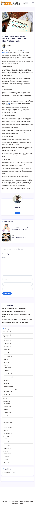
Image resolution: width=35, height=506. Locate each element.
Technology (6, 422)
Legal (5, 456)
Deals (5, 438)
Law (4, 398)
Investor (6, 349)
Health (5, 365)
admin (9, 45)
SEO (5, 430)
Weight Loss (7, 386)
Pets (4, 419)
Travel (4, 437)
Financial (6, 343)
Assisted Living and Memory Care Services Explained (17, 319)
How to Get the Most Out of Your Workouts (14, 308)
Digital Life (7, 427)
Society (6, 459)
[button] (25, 3)
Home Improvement (8, 390)
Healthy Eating (8, 377)
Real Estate (7, 356)
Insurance (6, 346)
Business (5, 335)
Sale (5, 359)
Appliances (7, 391)
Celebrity (6, 406)
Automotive (6, 332)
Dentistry (6, 367)
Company (6, 340)
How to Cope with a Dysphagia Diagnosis (13, 311)
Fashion (6, 412)
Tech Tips (7, 433)
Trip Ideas (7, 448)
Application (7, 424)
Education (7, 453)
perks (9, 103)
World (4, 451)
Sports (6, 463)
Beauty (6, 403)
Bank (5, 337)
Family (6, 409)
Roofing (6, 395)
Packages (7, 445)
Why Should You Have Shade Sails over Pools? (15, 322)
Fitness (6, 370)
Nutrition (6, 383)
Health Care (7, 374)
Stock (5, 362)
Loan (5, 353)
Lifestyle (5, 401)
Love (5, 416)
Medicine (6, 380)
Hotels (6, 442)
